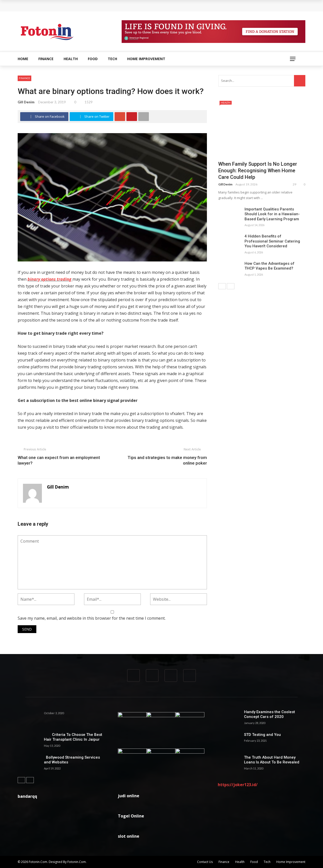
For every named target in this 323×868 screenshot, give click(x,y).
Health (71, 58)
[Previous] (222, 286)
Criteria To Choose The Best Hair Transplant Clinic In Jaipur (73, 737)
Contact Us (205, 862)
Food (93, 58)
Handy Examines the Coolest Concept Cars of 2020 (269, 714)
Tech (112, 58)
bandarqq (27, 796)
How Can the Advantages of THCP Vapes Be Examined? (269, 266)
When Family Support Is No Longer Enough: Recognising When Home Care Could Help (98, 6)
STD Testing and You (262, 734)
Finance (45, 58)
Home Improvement (146, 58)
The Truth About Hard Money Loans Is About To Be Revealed (271, 760)
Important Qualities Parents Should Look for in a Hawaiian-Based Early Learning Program (272, 214)
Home (23, 58)
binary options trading (49, 279)
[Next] (230, 286)
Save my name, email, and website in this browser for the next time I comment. (92, 618)
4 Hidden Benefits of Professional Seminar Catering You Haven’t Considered (272, 241)
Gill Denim (26, 102)
